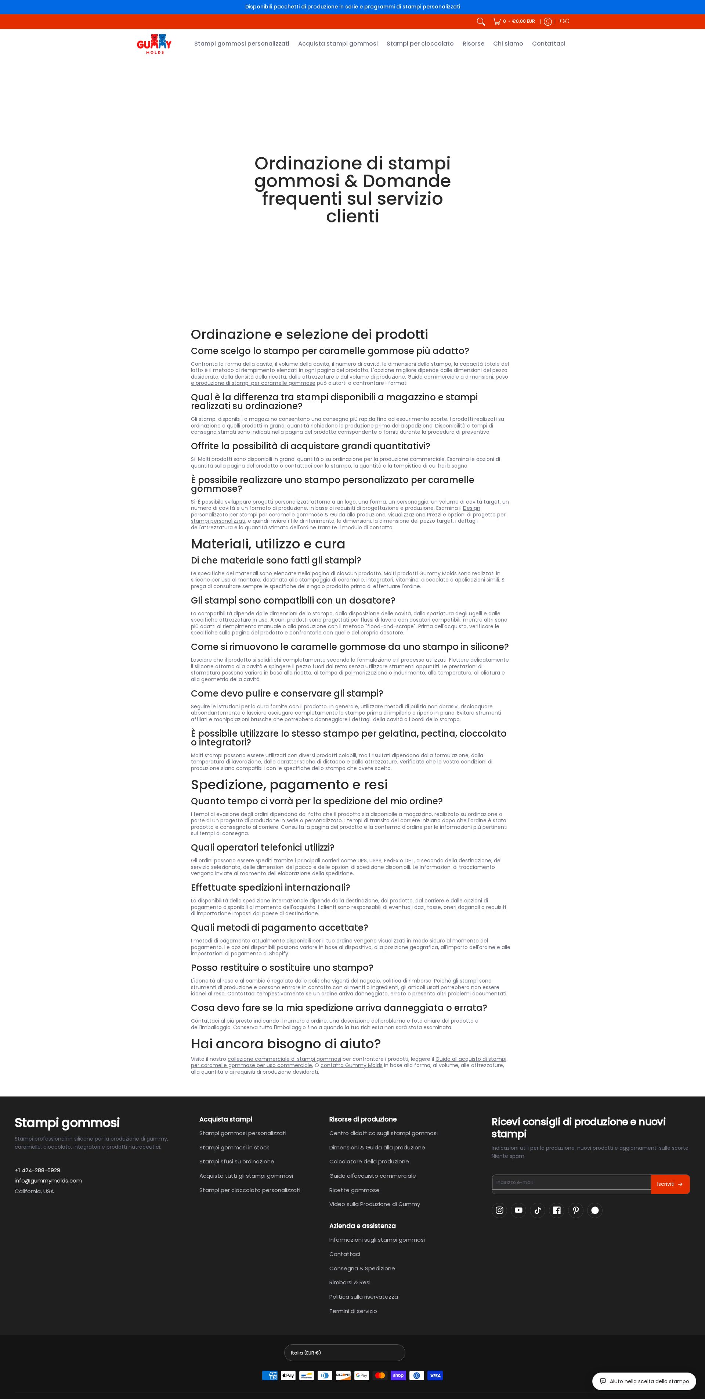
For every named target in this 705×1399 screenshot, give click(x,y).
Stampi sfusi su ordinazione (236, 1161)
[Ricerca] (481, 21)
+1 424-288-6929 (37, 1170)
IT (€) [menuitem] (564, 21)
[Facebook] (556, 1210)
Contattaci (344, 1254)
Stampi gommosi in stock (234, 1147)
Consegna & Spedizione (362, 1268)
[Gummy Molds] (154, 43)
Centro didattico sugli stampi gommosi (383, 1133)
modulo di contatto (367, 527)
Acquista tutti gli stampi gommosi (246, 1176)
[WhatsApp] (595, 1210)
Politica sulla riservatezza (363, 1296)
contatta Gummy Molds (352, 1065)
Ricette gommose (354, 1190)
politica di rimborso (407, 980)
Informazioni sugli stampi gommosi (377, 1240)
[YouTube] (518, 1210)
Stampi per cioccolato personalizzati (249, 1190)
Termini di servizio (353, 1311)
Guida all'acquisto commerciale (372, 1176)
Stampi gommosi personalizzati (242, 1133)
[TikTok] (537, 1210)
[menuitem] (513, 21)
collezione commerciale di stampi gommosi (284, 1059)
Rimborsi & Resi (349, 1282)
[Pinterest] (575, 1210)
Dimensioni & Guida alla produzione (377, 1147)
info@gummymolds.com (48, 1180)
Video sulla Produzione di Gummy (374, 1204)
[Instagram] (499, 1210)
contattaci (298, 465)
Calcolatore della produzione (369, 1161)
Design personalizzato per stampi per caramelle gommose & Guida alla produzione (335, 511)
